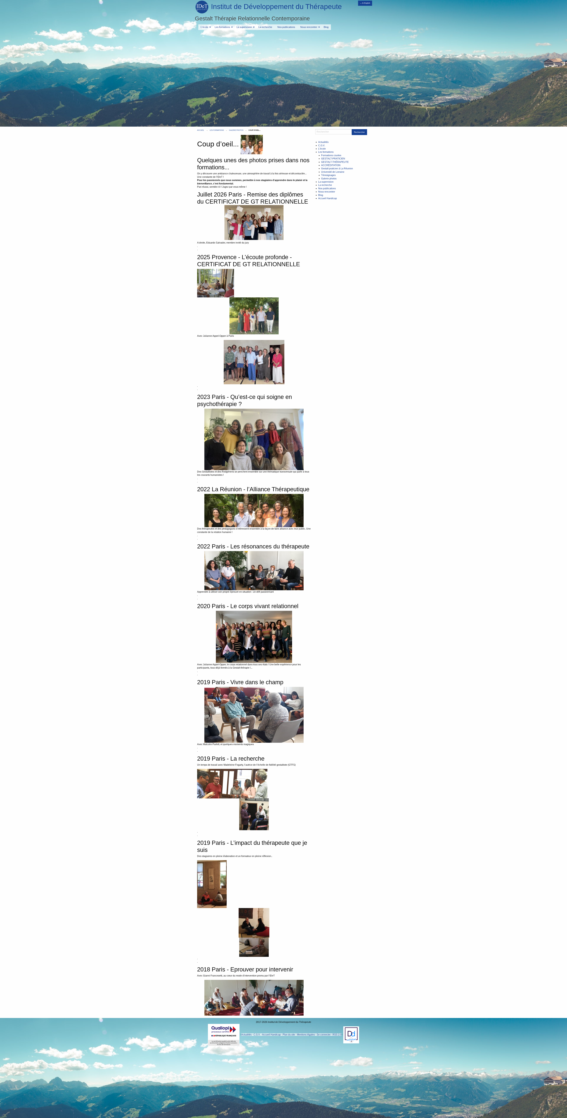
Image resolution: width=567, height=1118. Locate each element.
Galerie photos (236, 130)
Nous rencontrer (308, 27)
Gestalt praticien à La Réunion (337, 168)
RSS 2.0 (337, 1034)
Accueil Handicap (327, 198)
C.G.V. (321, 145)
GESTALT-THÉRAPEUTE (335, 162)
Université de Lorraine (332, 172)
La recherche (265, 27)
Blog (326, 27)
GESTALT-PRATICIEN (333, 158)
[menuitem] (205, 27)
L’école (204, 27)
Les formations (222, 27)
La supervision (244, 27)
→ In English (365, 3)
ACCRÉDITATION (330, 165)
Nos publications (286, 27)
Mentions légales (306, 1034)
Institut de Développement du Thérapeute (276, 6)
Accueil (200, 130)
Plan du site (289, 1034)
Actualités (323, 142)
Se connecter (324, 1034)
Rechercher (359, 132)
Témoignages (328, 175)
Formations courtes (331, 155)
